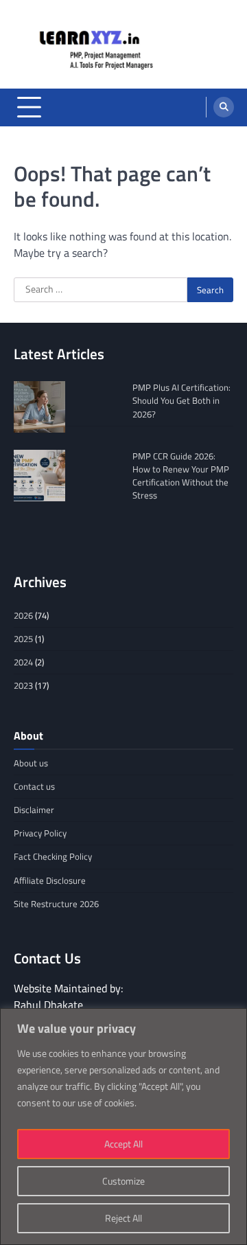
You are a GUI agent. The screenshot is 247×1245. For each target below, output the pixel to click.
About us (31, 763)
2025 (23, 639)
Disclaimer (34, 809)
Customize (123, 1181)
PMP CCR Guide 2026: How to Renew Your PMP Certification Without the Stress (180, 476)
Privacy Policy (40, 833)
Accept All (123, 1144)
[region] (123, 1126)
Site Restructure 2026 (56, 904)
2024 (23, 662)
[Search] (223, 107)
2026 (23, 615)
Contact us (34, 786)
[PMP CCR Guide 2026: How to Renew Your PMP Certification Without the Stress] (39, 475)
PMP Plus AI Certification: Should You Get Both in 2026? (181, 400)
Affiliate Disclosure (50, 880)
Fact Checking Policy (53, 856)
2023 (23, 685)
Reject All (123, 1218)
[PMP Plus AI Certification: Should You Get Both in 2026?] (39, 407)
